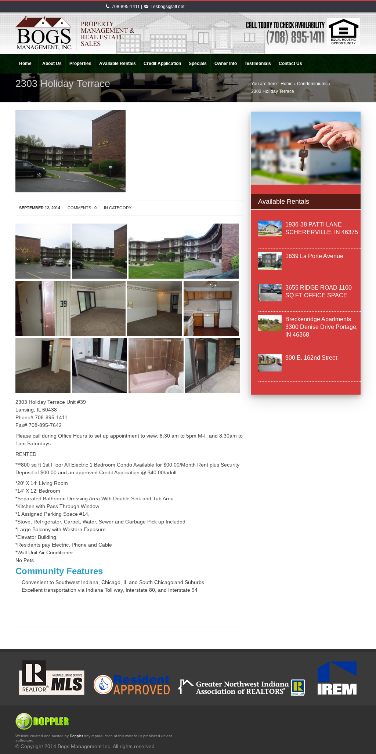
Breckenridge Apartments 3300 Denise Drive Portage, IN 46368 (321, 327)
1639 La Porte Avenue (314, 256)
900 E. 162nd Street (311, 358)
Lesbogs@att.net (167, 6)
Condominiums (312, 83)
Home (287, 83)
